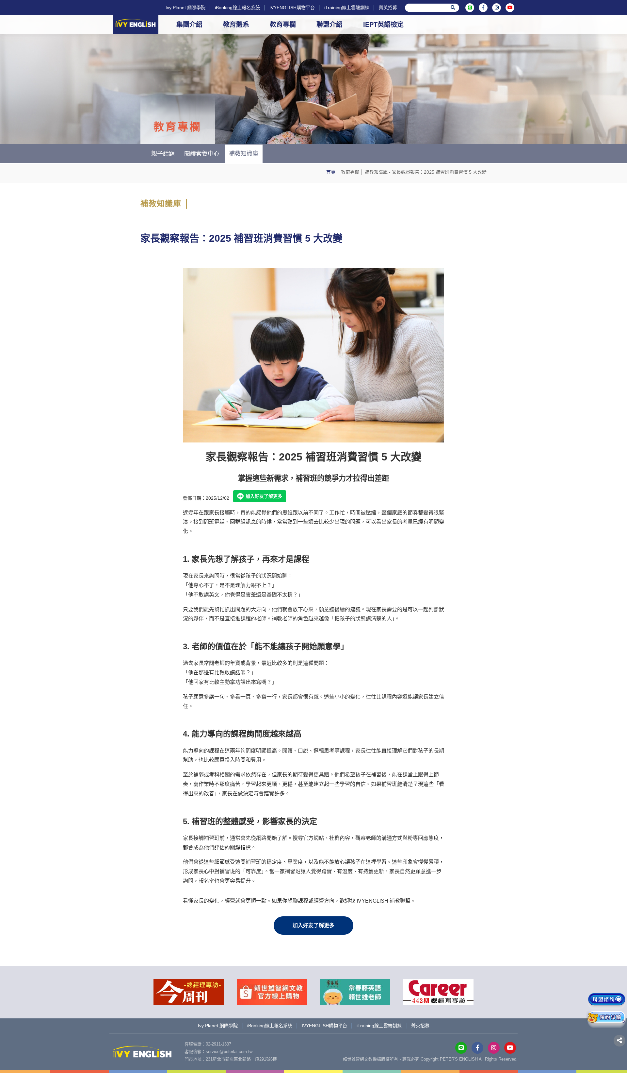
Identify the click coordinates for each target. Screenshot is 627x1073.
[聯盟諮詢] (606, 1002)
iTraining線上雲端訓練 (346, 7)
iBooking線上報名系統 (237, 7)
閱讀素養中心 (201, 153)
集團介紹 (189, 24)
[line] (469, 7)
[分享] (619, 1041)
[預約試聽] (606, 1020)
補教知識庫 (376, 172)
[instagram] (496, 7)
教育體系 (236, 24)
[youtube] (510, 7)
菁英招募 (388, 7)
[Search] (453, 7)
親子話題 (163, 153)
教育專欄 (283, 24)
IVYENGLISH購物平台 (292, 7)
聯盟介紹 (329, 24)
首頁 (330, 172)
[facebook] (483, 7)
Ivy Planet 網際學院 (185, 7)
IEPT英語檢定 (383, 24)
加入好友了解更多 (264, 496)
